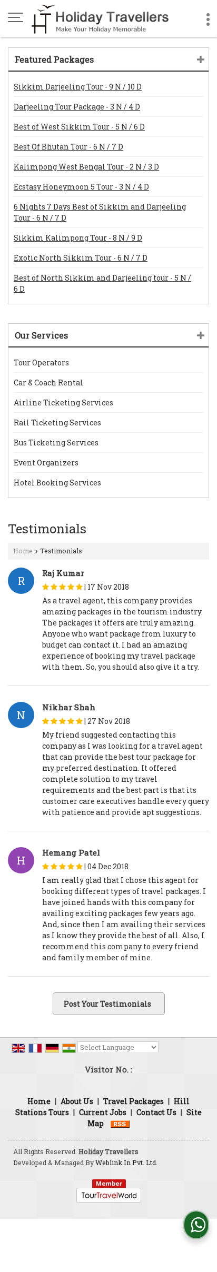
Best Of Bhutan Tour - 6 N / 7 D (68, 147)
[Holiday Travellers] (100, 18)
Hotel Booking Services (57, 483)
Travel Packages (133, 1101)
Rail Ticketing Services (57, 423)
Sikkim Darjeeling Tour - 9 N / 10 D (78, 87)
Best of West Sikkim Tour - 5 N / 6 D (79, 127)
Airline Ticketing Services (63, 403)
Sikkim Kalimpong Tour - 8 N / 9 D (78, 238)
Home (23, 550)
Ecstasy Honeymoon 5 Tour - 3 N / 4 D (81, 187)
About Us (77, 1101)
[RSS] (120, 1123)
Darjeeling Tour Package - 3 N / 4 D (77, 107)
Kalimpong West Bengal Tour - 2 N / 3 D (86, 167)
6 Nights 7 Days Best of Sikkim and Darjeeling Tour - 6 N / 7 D (100, 212)
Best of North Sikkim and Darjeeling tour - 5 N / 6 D (102, 283)
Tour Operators (41, 362)
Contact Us (156, 1112)
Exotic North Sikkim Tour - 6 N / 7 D (80, 258)
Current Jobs (102, 1112)
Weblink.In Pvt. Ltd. (126, 1162)
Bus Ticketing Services (56, 443)
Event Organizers (46, 463)
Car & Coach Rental (48, 382)
